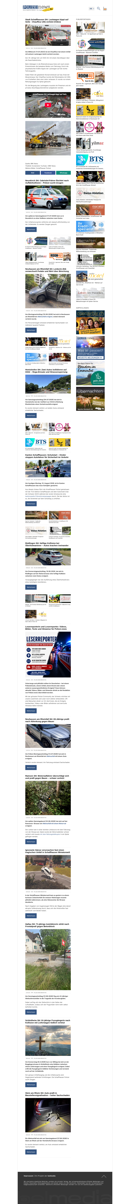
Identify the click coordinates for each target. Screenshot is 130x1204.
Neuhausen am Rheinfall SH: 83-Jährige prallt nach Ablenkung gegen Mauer (47, 720)
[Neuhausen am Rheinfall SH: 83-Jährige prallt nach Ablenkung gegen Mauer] (48, 736)
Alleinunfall (50, 756)
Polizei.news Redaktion (40, 48)
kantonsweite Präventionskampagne (38, 496)
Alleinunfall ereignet (45, 317)
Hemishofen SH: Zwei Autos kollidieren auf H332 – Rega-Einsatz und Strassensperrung (46, 371)
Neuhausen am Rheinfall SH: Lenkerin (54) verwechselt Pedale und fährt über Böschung (47, 270)
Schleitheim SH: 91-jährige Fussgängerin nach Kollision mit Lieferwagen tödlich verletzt (47, 1021)
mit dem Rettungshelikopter (50, 834)
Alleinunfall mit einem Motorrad (54, 823)
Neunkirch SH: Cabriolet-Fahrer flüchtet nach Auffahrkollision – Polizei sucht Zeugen (47, 181)
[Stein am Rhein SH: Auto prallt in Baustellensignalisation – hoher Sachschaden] (48, 1115)
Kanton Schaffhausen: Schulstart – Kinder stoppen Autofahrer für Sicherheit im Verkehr (47, 456)
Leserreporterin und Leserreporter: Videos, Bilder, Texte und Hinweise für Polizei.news (46, 628)
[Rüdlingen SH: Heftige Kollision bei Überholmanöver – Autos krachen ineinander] (48, 556)
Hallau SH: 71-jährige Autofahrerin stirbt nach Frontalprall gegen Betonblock (47, 925)
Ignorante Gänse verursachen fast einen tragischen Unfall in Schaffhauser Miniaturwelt (47, 851)
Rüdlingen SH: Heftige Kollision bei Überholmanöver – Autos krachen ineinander (47, 544)
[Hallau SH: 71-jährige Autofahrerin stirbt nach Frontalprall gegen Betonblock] (48, 959)
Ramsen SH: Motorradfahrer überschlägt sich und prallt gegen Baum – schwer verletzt (47, 777)
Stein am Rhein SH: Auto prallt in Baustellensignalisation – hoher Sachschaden (47, 1094)
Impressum (28, 1176)
